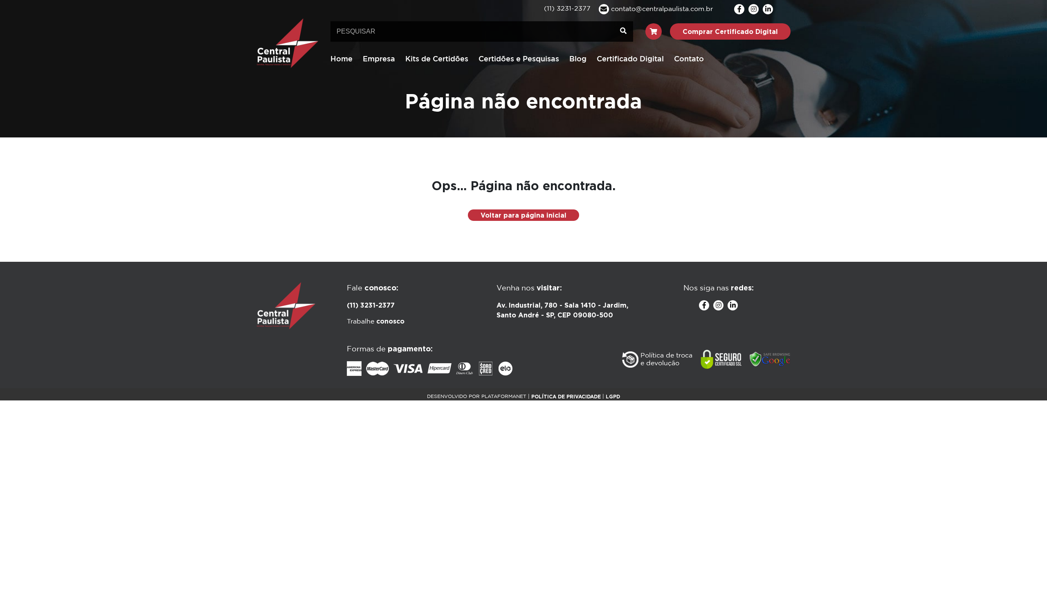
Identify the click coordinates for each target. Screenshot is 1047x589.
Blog (577, 59)
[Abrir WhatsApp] (1026, 568)
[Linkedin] (768, 9)
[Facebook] (739, 9)
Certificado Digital (630, 59)
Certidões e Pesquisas (519, 59)
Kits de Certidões (436, 59)
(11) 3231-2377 (371, 305)
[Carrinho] (653, 31)
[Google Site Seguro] (770, 359)
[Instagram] (753, 9)
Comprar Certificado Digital (730, 31)
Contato (689, 59)
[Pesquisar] (623, 31)
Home (341, 59)
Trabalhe (375, 322)
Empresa (379, 59)
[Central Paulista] (287, 43)
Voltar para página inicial (523, 215)
